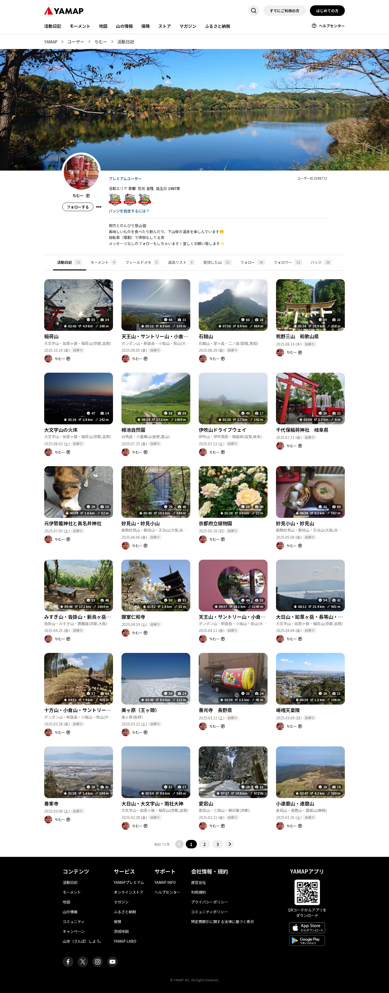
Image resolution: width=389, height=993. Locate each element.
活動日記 (52, 26)
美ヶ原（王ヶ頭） (140, 709)
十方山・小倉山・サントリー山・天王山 (87, 709)
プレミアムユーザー (125, 178)
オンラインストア (128, 892)
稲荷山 (51, 336)
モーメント (80, 26)
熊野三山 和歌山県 (297, 336)
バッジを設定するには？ (129, 210)
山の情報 (124, 26)
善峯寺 (51, 803)
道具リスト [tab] (180, 262)
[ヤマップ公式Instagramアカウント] (97, 961)
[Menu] (99, 207)
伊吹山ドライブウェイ (222, 429)
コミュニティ (74, 921)
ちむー (100, 41)
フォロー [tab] (251, 262)
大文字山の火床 (61, 429)
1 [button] (191, 844)
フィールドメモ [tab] (141, 262)
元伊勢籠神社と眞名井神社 (72, 523)
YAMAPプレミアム (129, 882)
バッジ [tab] (320, 262)
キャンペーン (74, 931)
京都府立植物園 (215, 523)
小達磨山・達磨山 (295, 803)
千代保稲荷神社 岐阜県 (302, 429)
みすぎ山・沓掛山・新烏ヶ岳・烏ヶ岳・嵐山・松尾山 (101, 616)
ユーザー (75, 41)
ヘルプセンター (332, 25)
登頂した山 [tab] (216, 262)
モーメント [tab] (103, 262)
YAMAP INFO (165, 882)
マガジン (187, 26)
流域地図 (121, 931)
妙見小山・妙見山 (295, 523)
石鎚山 (206, 336)
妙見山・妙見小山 (140, 523)
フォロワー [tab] (287, 262)
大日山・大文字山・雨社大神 (152, 803)
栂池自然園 (133, 429)
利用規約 (198, 892)
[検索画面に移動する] (253, 10)
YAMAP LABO (125, 941)
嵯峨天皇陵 (290, 709)
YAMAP (50, 41)
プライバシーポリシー (209, 902)
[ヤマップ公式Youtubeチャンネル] (112, 961)
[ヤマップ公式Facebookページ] (68, 961)
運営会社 (198, 882)
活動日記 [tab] (68, 262)
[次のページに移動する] (229, 844)
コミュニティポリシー (209, 911)
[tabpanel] (194, 559)
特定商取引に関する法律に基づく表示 (222, 921)
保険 (145, 26)
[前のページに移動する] (179, 844)
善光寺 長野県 (215, 709)
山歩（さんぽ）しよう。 (83, 941)
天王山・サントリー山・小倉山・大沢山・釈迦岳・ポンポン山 (265, 616)
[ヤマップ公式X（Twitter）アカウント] (83, 961)
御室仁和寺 (133, 616)
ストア (164, 26)
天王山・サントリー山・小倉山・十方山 (164, 336)
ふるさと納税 (217, 26)
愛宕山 (206, 803)
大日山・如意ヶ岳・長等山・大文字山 (316, 616)
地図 (103, 26)
